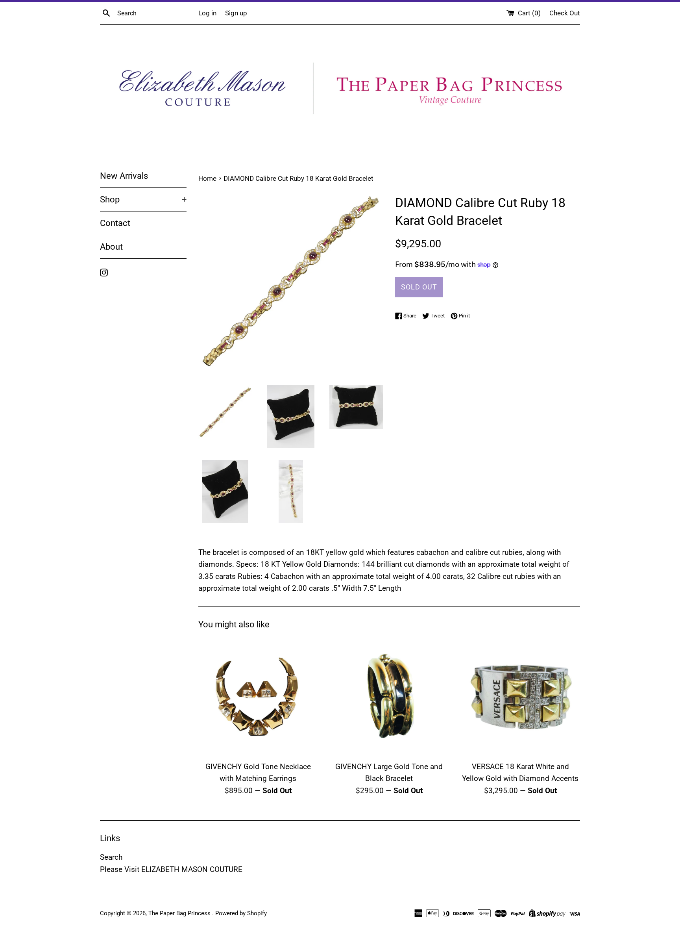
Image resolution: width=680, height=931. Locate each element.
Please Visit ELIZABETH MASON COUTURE (171, 869)
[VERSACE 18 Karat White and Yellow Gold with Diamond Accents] (520, 697)
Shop (143, 199)
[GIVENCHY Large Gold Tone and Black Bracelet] (389, 697)
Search (111, 857)
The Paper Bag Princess (180, 913)
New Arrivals (124, 176)
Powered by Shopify (241, 913)
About (111, 247)
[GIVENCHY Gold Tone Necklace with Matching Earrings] (258, 697)
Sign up (236, 13)
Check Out (564, 13)
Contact (115, 223)
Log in (207, 13)
